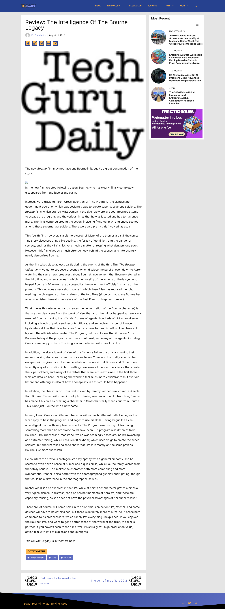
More (182, 6)
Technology (113, 6)
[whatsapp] (34, 43)
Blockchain (135, 6)
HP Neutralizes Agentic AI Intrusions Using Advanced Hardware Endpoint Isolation (185, 78)
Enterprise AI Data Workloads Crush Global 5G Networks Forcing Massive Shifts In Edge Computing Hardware (185, 59)
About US (62, 603)
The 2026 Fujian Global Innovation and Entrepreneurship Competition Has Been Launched (182, 98)
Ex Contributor (38, 35)
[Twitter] (189, 603)
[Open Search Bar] (196, 5)
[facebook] (27, 43)
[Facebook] (196, 603)
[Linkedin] (183, 603)
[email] (55, 43)
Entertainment (36, 551)
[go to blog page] (197, 25)
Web (168, 6)
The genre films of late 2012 (109, 580)
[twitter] (41, 43)
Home (98, 6)
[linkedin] (48, 43)
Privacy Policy (49, 603)
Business (152, 6)
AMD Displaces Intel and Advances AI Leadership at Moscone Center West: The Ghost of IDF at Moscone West (185, 39)
